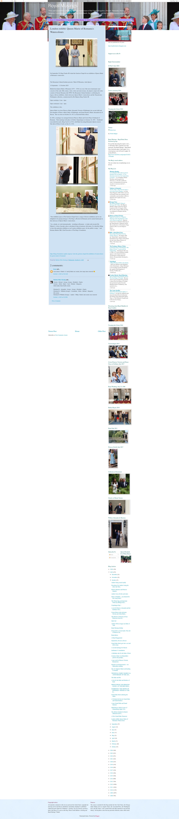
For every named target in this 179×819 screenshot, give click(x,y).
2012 (111, 784)
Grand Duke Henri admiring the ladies (119, 695)
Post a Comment (56, 301)
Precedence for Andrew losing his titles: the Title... (120, 586)
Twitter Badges (113, 133)
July (113, 730)
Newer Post (52, 331)
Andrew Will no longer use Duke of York (120, 624)
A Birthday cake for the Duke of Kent (121, 653)
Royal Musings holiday (117, 628)
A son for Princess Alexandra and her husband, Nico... (120, 608)
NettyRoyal (113, 261)
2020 (111, 761)
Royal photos (114, 635)
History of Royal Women (116, 216)
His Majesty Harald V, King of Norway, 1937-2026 (117, 204)
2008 (111, 795)
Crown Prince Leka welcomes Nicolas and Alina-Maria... (119, 613)
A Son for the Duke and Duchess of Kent (120, 681)
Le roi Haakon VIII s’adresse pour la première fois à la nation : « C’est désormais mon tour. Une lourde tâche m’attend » (119, 175)
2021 (111, 759)
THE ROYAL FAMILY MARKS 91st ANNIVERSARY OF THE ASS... (121, 674)
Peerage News (113, 202)
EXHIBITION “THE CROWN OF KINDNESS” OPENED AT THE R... (120, 690)
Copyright (96, 20)
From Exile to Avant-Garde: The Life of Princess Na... (120, 631)
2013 (111, 781)
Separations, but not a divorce (119, 640)
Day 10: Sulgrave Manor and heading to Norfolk (120, 669)
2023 (111, 753)
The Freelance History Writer (118, 246)
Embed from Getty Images (61, 38)
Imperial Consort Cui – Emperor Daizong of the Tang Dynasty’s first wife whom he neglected (119, 218)
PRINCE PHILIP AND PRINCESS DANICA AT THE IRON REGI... (120, 685)
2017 (111, 770)
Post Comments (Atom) (61, 335)
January (114, 747)
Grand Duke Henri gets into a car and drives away (121, 644)
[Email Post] (88, 260)
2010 (111, 790)
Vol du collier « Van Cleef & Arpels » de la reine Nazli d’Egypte (119, 190)
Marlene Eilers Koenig (59, 280)
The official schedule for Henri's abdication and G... (119, 712)
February (114, 744)
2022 (111, 756)
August (114, 727)
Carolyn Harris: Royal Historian (118, 275)
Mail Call (113, 621)
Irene (54, 269)
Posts (111, 554)
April (113, 738)
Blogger (97, 816)
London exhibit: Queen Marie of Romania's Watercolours (119, 719)
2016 (111, 773)
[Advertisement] (77, 317)
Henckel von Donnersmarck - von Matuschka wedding (120, 665)
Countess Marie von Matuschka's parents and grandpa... (119, 656)
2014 (111, 778)
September (115, 724)
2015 (111, 776)
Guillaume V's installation (118, 650)
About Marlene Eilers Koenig (76, 20)
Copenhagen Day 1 (116, 605)
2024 (111, 750)
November (114, 577)
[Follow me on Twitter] (112, 130)
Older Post (102, 331)
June (113, 732)
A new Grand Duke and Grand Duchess (119, 704)
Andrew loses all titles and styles (119, 594)
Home (51, 20)
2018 (111, 767)
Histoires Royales (114, 171)
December (114, 574)
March (113, 741)
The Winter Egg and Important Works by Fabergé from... (119, 601)
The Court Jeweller (115, 290)
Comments (113, 557)
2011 (111, 787)
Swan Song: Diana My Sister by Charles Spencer (118, 234)
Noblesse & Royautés (115, 188)
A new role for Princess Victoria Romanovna (119, 661)
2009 (111, 793)
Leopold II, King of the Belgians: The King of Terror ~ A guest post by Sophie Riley (119, 249)
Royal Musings (62, 6)
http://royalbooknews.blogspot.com (117, 46)
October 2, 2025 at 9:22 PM (60, 297)
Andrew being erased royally (118, 582)
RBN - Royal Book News (116, 232)
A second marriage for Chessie (119, 647)
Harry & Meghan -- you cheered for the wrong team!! (120, 597)
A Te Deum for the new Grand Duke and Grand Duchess (120, 699)
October (114, 580)
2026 (111, 569)
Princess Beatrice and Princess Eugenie (119, 590)
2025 (111, 572)
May (113, 735)
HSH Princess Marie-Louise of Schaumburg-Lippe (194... (119, 708)
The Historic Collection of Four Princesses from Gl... (119, 617)
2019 (111, 764)
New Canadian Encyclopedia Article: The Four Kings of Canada (119, 277)
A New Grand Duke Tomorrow (119, 716)
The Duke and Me (116, 677)
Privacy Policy (60, 20)
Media (89, 20)
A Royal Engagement (116, 638)
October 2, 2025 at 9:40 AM (60, 274)
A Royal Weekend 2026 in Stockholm (119, 263)
